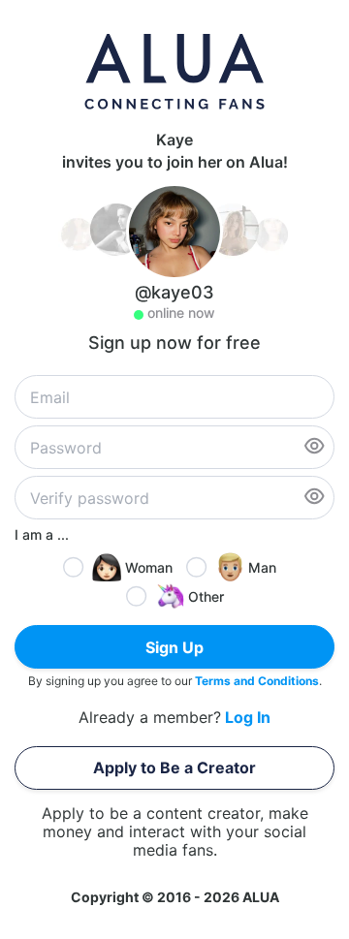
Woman (149, 567)
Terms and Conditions (257, 680)
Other (206, 596)
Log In (247, 717)
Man (262, 567)
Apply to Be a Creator (174, 767)
